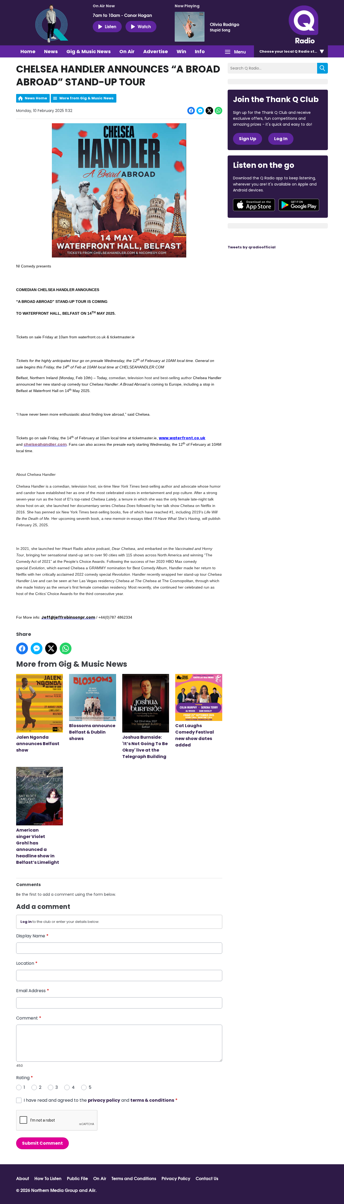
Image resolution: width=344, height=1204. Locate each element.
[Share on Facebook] (191, 110)
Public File (77, 1178)
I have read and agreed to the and (101, 1100)
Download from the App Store (254, 205)
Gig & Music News (88, 51)
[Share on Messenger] (200, 110)
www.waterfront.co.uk (182, 438)
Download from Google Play (298, 205)
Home (27, 51)
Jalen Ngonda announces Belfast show (37, 743)
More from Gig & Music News (86, 98)
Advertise (155, 51)
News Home (36, 98)
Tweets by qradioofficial (251, 247)
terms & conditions (152, 1100)
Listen (110, 26)
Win (181, 51)
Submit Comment (42, 1143)
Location (27, 963)
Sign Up (247, 139)
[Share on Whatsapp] (218, 110)
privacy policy (104, 1100)
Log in (26, 921)
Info (200, 51)
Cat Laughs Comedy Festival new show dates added (194, 735)
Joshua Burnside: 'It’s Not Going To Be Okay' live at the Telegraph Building (145, 747)
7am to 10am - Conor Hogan (122, 15)
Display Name (32, 936)
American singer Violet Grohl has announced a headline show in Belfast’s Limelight (38, 846)
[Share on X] (209, 110)
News (51, 51)
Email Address (32, 991)
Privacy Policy (176, 1178)
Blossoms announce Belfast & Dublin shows (92, 732)
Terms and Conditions (134, 1178)
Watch (144, 26)
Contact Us (207, 1178)
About (22, 1178)
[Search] (322, 68)
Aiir (92, 1190)
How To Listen (48, 1178)
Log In (281, 139)
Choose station (292, 51)
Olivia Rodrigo (224, 24)
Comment (28, 1018)
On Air (127, 51)
